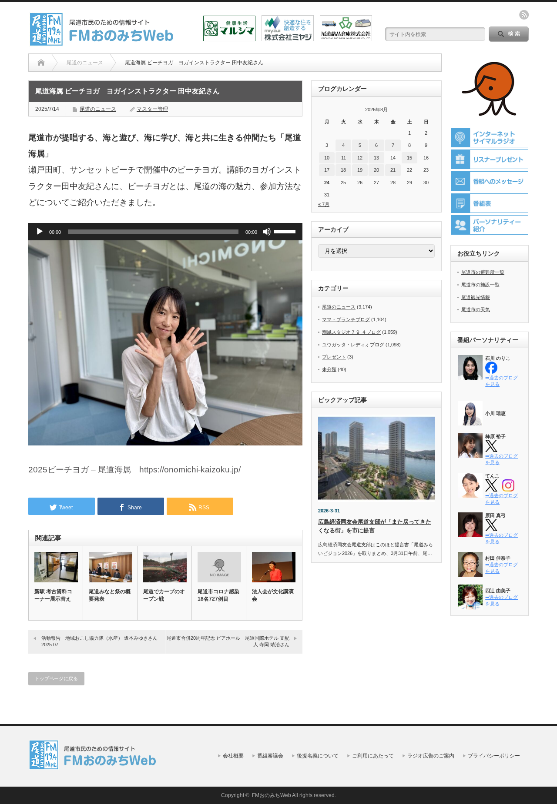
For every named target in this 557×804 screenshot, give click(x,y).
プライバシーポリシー (494, 756)
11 (343, 157)
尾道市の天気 (475, 309)
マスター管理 (152, 109)
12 (359, 157)
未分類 (329, 369)
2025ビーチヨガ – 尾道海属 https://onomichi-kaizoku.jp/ (134, 469)
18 (343, 170)
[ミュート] (266, 231)
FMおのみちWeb (271, 795)
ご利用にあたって (373, 756)
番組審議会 (270, 756)
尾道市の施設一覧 (480, 284)
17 (326, 170)
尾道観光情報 (475, 297)
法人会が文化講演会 (273, 595)
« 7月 (323, 204)
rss (524, 15)
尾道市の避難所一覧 (482, 272)
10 (326, 157)
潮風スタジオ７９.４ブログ (351, 332)
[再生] (39, 231)
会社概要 (233, 756)
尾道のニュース (98, 109)
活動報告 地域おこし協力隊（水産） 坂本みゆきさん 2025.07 (99, 641)
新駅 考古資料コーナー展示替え (53, 595)
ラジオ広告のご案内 (430, 756)
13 (376, 157)
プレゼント (334, 356)
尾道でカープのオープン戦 (164, 595)
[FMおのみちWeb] (103, 43)
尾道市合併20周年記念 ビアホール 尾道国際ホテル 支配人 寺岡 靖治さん (228, 641)
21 (393, 170)
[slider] (286, 231)
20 (376, 170)
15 (409, 157)
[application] (165, 231)
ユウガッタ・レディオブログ (353, 344)
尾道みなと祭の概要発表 (110, 595)
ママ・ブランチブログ (346, 319)
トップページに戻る (56, 678)
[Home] (41, 62)
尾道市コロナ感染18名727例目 (218, 595)
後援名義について (318, 756)
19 (359, 170)
